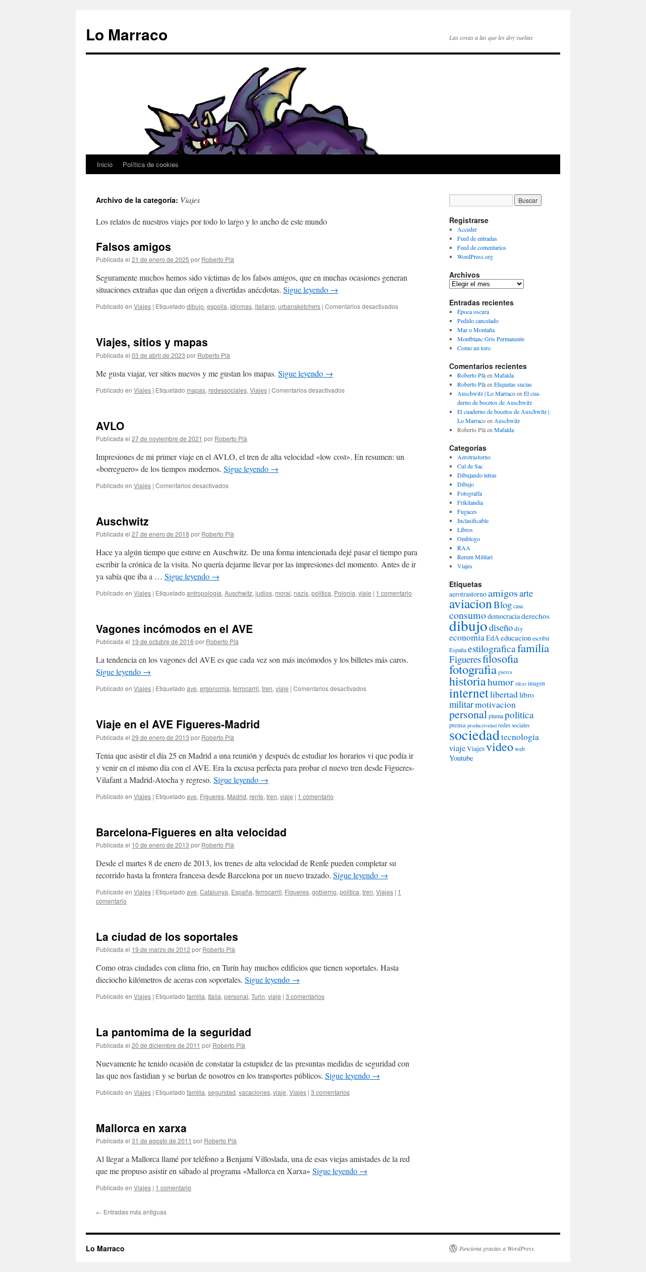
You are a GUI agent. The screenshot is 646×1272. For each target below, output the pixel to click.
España (241, 891)
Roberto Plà (217, 259)
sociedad (474, 734)
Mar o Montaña (476, 330)
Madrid (236, 796)
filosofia (500, 658)
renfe (256, 796)
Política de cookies (151, 164)
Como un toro (474, 348)
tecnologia (520, 737)
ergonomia (215, 688)
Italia (214, 996)
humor (501, 681)
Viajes (142, 306)
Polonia (344, 593)
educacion (516, 637)
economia (466, 637)
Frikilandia (470, 502)
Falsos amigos (133, 246)
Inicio (105, 164)
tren (267, 688)
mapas (196, 390)
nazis (301, 593)
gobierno (324, 891)
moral (283, 593)
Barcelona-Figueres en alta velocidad (191, 831)
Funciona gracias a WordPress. (497, 1248)
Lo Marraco (127, 34)
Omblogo (468, 539)
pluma (496, 716)
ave (192, 688)
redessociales (227, 390)
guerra (505, 671)
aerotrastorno (468, 594)
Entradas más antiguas (131, 1211)
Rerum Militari (475, 557)
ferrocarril (246, 688)
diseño (501, 627)
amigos (503, 593)
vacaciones (254, 1092)
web (520, 749)
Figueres (212, 796)
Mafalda (504, 375)
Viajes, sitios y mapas (152, 341)
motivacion (495, 704)
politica (321, 593)
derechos (535, 616)
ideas (520, 683)
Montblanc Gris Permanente (490, 339)
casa (518, 606)
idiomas (241, 306)
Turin (258, 996)
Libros (465, 529)
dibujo (195, 306)
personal (236, 996)
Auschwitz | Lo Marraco (486, 393)
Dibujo (465, 484)
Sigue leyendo (310, 289)
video (499, 746)
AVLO (110, 425)
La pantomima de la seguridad (173, 1031)
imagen (536, 683)
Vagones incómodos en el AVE (174, 628)
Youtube (461, 758)
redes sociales (513, 725)
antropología (204, 593)
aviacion (470, 603)
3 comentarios (305, 996)
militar (461, 704)
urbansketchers (299, 306)
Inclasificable (473, 520)
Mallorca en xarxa (141, 1127)
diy (518, 628)
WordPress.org (475, 256)
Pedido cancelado (478, 320)
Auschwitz (122, 520)
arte (526, 593)
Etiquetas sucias (513, 384)
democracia (504, 616)
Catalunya (214, 891)
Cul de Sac (470, 466)
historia (467, 681)
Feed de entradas (477, 238)
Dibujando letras (477, 475)
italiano (265, 306)
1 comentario (394, 593)
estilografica (492, 648)
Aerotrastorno (474, 457)
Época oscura (473, 311)
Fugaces (467, 511)
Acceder (467, 229)
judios (263, 593)
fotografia (473, 669)
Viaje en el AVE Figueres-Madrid (178, 723)
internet (469, 692)
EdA (492, 638)
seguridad (222, 1092)
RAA (463, 548)
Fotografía (469, 493)
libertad (504, 694)
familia (196, 996)
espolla (217, 306)
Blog (503, 604)
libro (526, 695)
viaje (364, 593)
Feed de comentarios (481, 247)
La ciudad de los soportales (167, 936)
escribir (541, 638)
